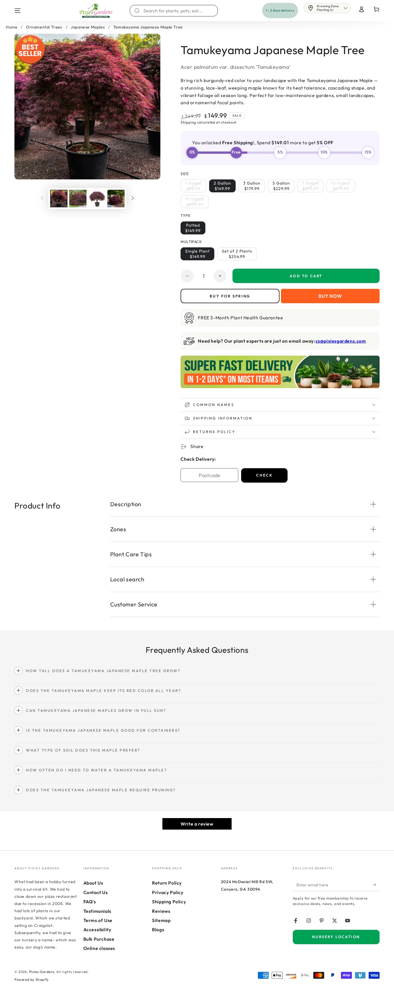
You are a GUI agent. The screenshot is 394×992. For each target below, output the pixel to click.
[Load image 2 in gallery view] (78, 198)
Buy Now (330, 296)
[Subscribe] (376, 884)
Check (264, 475)
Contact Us (95, 892)
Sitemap (161, 920)
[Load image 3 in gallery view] (97, 198)
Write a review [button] (197, 824)
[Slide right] (132, 198)
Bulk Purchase (99, 939)
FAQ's (89, 901)
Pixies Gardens (41, 972)
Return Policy (167, 883)
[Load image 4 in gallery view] (116, 198)
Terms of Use (97, 920)
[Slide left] (42, 198)
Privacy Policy (167, 892)
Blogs (158, 929)
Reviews (161, 911)
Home (11, 27)
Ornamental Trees (44, 27)
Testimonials (97, 911)
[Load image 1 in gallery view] (58, 198)
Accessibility (97, 929)
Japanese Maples (88, 27)
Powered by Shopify (31, 979)
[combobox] (177, 10)
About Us (93, 883)
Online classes (99, 948)
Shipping (188, 122)
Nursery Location (336, 936)
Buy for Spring (230, 296)
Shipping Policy (169, 901)
